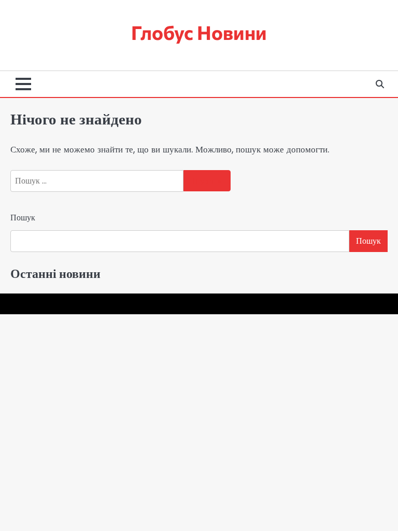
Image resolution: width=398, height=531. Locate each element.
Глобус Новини (199, 32)
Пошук (22, 217)
